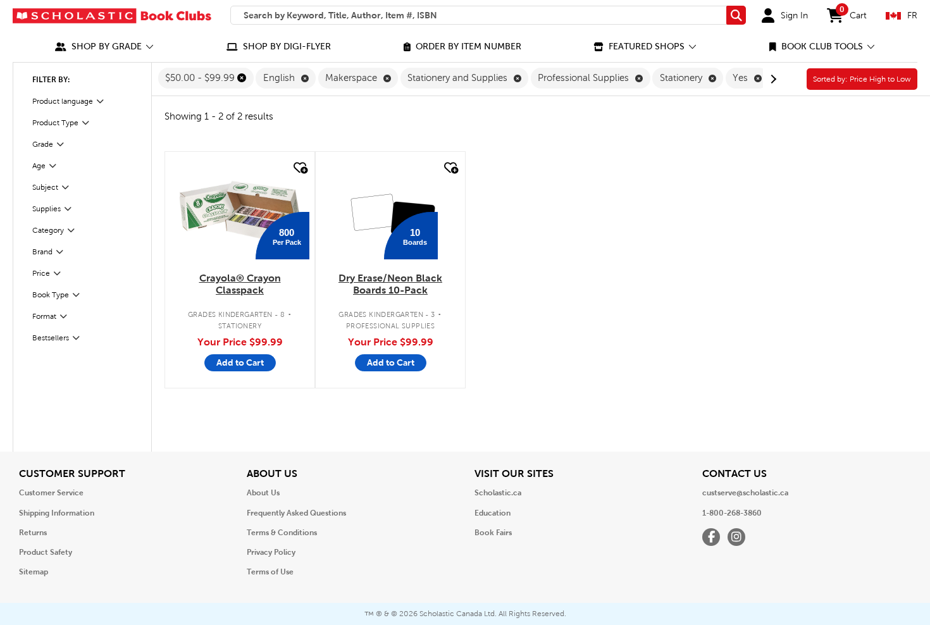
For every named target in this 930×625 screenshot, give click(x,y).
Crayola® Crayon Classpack (240, 284)
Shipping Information (56, 513)
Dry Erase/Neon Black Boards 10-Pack (390, 284)
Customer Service (51, 492)
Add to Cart (240, 362)
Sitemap (33, 571)
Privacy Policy (271, 552)
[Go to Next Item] (771, 79)
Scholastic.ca (497, 492)
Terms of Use (270, 571)
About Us (263, 492)
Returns (33, 532)
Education (492, 513)
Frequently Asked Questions (296, 513)
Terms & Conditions (282, 532)
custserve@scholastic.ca (745, 492)
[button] (104, 46)
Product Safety (45, 552)
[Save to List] (299, 168)
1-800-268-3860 (732, 513)
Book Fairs (493, 532)
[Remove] (241, 78)
